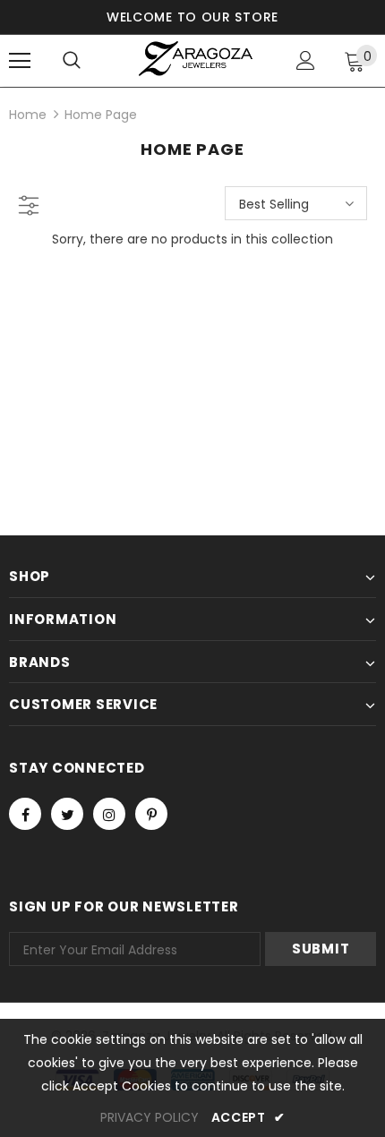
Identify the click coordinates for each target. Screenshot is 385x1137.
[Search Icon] (72, 61)
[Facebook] (25, 814)
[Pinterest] (151, 814)
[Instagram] (109, 814)
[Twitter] (67, 814)
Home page (100, 115)
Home (28, 115)
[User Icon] (305, 60)
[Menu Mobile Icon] (19, 61)
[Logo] (194, 59)
